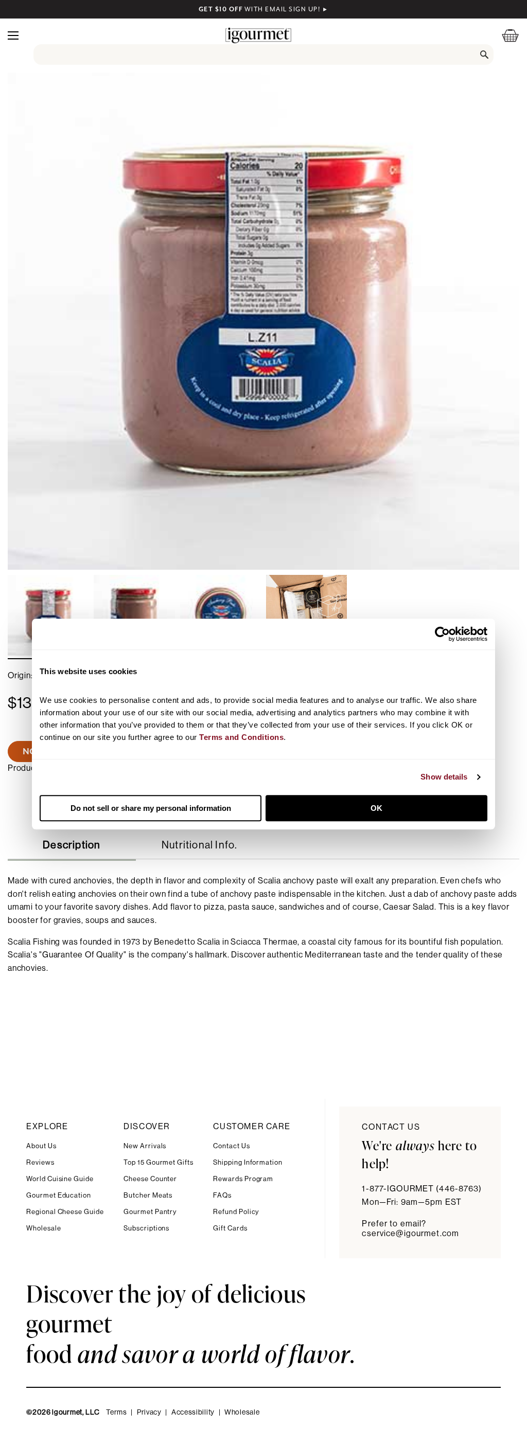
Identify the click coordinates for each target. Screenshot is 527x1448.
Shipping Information (248, 1162)
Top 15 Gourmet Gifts (159, 1162)
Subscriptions (146, 1228)
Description (71, 845)
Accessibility (193, 1412)
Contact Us (231, 1146)
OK (376, 808)
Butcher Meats (148, 1195)
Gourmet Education (58, 1195)
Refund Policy (236, 1211)
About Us (41, 1146)
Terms (116, 1412)
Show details (443, 776)
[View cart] (503, 35)
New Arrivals (145, 1146)
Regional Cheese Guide (65, 1211)
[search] (263, 54)
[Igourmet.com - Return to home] (258, 35)
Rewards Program (243, 1178)
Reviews (40, 1162)
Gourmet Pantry (150, 1211)
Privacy (149, 1412)
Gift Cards (230, 1228)
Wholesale (43, 1228)
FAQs (222, 1195)
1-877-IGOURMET (422, 1189)
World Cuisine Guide (60, 1178)
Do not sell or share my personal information (151, 808)
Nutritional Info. (199, 845)
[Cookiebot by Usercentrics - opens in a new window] (442, 634)
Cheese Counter (150, 1178)
